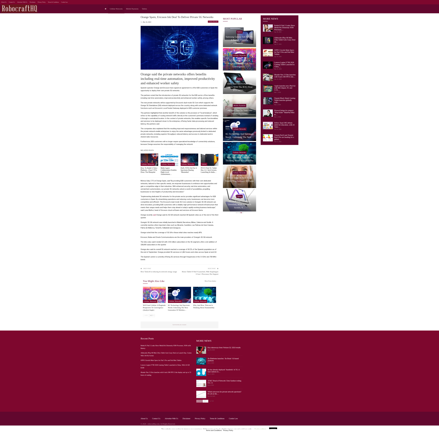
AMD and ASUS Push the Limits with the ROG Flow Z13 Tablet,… (240, 86)
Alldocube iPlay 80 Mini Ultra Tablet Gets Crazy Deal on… (284, 40)
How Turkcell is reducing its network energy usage (159, 272)
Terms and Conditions (214, 430)
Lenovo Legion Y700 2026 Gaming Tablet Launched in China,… (284, 64)
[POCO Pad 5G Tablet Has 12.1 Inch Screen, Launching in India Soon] (209, 160)
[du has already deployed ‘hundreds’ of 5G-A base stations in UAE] (201, 372)
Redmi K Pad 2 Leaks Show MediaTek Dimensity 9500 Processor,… (284, 28)
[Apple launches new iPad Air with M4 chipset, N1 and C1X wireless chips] (268, 88)
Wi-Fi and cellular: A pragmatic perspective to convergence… (239, 63)
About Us (4, 2)
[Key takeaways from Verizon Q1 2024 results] (201, 350)
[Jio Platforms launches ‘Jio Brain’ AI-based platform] (201, 361)
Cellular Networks (116, 9)
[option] (239, 118)
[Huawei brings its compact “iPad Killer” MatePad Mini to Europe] (268, 113)
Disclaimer (32, 2)
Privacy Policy (42, 2)
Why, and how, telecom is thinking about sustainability (239, 159)
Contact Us (12, 2)
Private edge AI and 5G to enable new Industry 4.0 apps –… (239, 180)
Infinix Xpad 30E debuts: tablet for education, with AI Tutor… (284, 125)
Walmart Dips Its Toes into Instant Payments (239, 112)
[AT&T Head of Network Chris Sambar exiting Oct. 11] (201, 383)
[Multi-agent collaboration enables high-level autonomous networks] (169, 160)
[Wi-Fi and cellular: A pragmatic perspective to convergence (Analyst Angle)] (154, 295)
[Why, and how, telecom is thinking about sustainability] (204, 295)
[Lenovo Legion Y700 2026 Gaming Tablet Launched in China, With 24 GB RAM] (268, 65)
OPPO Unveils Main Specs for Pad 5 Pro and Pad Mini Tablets (284, 52)
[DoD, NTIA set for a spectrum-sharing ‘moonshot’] (189, 160)
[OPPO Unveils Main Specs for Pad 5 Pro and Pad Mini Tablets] (268, 52)
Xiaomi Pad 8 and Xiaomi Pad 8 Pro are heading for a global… (284, 137)
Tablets (144, 9)
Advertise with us (22, 2)
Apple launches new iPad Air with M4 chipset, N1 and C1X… (284, 88)
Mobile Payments (132, 9)
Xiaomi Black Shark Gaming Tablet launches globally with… (284, 100)
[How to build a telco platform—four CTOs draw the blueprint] (149, 160)
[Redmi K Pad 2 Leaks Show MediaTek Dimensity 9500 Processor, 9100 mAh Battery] (268, 28)
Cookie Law (64, 2)
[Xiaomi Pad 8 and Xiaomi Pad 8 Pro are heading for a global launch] (268, 138)
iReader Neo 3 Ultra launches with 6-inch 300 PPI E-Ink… (285, 76)
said (154, 215)
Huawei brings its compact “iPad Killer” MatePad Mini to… (284, 112)
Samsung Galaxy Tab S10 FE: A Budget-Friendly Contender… (239, 39)
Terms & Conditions (53, 2)
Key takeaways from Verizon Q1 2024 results (224, 348)
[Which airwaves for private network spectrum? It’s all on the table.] (201, 394)
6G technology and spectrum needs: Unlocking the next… (239, 135)
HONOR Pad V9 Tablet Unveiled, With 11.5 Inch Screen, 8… (239, 204)
